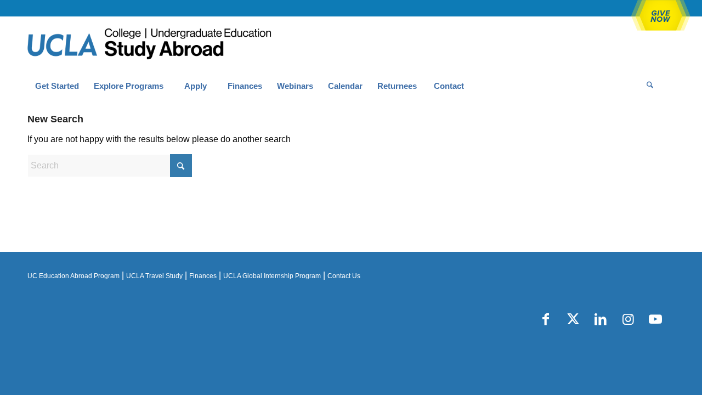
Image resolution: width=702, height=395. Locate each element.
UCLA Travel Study (154, 276)
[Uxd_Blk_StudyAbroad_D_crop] (177, 44)
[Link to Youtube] (655, 319)
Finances (203, 276)
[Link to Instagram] (628, 319)
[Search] (650, 86)
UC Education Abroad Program (73, 276)
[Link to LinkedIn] (600, 319)
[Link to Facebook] (545, 319)
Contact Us (343, 276)
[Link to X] (573, 319)
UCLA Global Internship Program (272, 276)
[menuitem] (56, 86)
